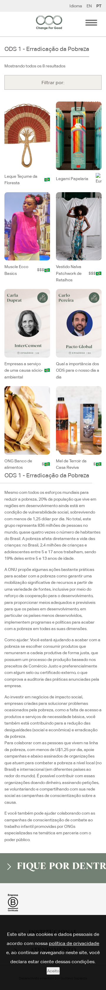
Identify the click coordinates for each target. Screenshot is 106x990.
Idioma (75, 6)
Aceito (53, 971)
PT (99, 6)
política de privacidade (74, 943)
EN (89, 6)
